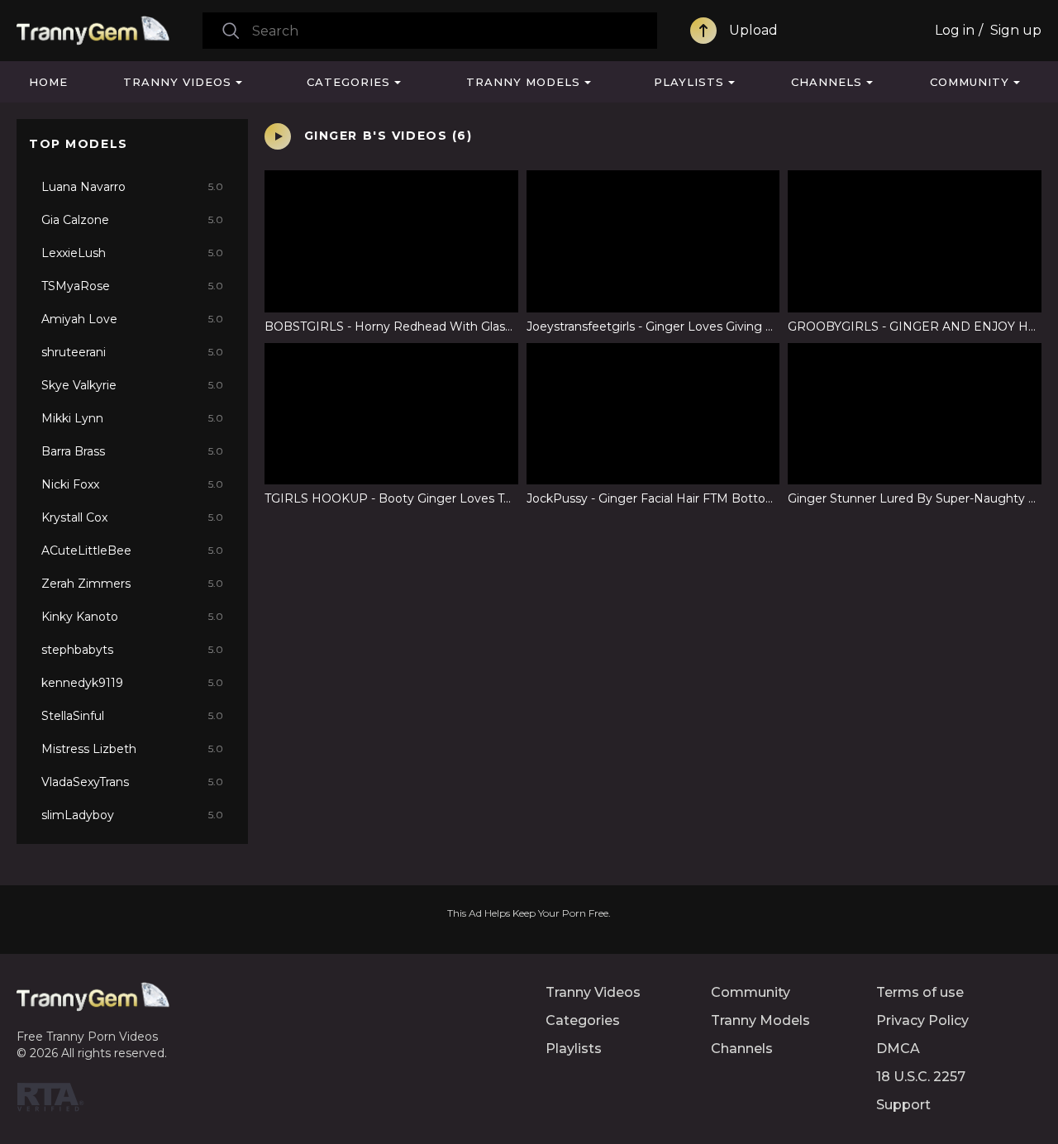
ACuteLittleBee (132, 550)
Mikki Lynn (132, 418)
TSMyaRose (132, 286)
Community (969, 81)
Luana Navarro (132, 186)
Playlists (689, 81)
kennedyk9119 (132, 682)
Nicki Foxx (132, 484)
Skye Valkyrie (132, 385)
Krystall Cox (132, 517)
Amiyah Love (132, 319)
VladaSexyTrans (132, 782)
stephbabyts (132, 649)
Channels (826, 81)
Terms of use (920, 992)
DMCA (898, 1048)
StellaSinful (132, 715)
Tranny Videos (177, 81)
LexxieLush (132, 252)
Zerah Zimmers (132, 583)
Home (48, 81)
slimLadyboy (132, 815)
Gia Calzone (132, 219)
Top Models (78, 143)
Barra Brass (132, 451)
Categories (348, 81)
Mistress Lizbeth (132, 748)
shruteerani (132, 352)
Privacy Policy (922, 1020)
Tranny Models (523, 81)
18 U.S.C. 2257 (920, 1076)
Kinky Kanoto (132, 616)
